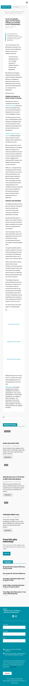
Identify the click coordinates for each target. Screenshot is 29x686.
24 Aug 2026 (15, 517)
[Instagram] (16, 616)
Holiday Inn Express (10, 105)
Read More (8, 457)
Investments (7, 431)
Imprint (5, 609)
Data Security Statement (11, 612)
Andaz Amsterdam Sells (11, 443)
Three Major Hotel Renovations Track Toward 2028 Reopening (14, 592)
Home (6, 11)
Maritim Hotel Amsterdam (14, 359)
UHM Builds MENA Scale (11, 514)
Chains (6, 465)
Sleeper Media (19, 678)
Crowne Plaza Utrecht (14, 324)
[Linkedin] (13, 616)
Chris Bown (8, 445)
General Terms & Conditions (12, 610)
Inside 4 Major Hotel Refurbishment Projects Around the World (13, 586)
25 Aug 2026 (15, 445)
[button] (27, 2)
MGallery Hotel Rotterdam (14, 341)
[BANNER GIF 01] (14, 417)
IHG (11, 167)
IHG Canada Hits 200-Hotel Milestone (14, 573)
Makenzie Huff (8, 481)
